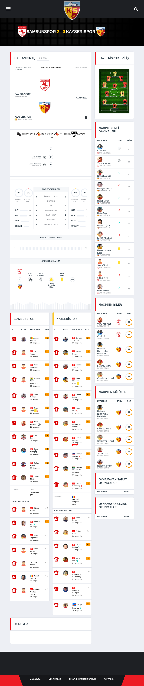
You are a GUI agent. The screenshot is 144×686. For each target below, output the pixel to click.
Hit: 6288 (43, 58)
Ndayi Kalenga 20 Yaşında (77, 607)
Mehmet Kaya (47, 134)
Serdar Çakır (28, 134)
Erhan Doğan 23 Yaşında (77, 547)
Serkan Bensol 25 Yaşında (77, 353)
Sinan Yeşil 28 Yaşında (35, 410)
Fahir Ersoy (65, 134)
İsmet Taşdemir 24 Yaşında (35, 537)
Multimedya (55, 679)
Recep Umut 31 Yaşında (77, 560)
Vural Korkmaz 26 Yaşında (35, 424)
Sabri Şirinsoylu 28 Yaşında (35, 367)
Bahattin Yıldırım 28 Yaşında (77, 340)
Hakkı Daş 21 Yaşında (77, 410)
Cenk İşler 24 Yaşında (35, 451)
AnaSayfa (35, 679)
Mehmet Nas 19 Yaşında (35, 524)
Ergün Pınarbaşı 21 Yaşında (77, 485)
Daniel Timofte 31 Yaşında (35, 578)
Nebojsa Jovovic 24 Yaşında (77, 456)
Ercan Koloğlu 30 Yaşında (35, 396)
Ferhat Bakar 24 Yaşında (77, 533)
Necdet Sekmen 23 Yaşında (77, 367)
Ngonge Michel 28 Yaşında (35, 564)
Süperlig (109, 679)
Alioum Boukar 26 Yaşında (35, 340)
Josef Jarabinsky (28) (34, 492)
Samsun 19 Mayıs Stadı (51, 68)
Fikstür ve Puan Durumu (82, 679)
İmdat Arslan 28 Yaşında (35, 353)
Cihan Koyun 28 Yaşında (35, 551)
